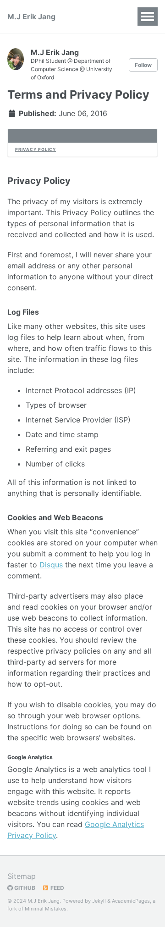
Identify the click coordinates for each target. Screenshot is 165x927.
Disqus (51, 564)
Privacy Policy (35, 149)
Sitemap (21, 876)
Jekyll (99, 901)
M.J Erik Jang (31, 16)
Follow (143, 64)
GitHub (24, 887)
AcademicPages (131, 901)
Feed (56, 887)
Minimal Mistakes (45, 908)
